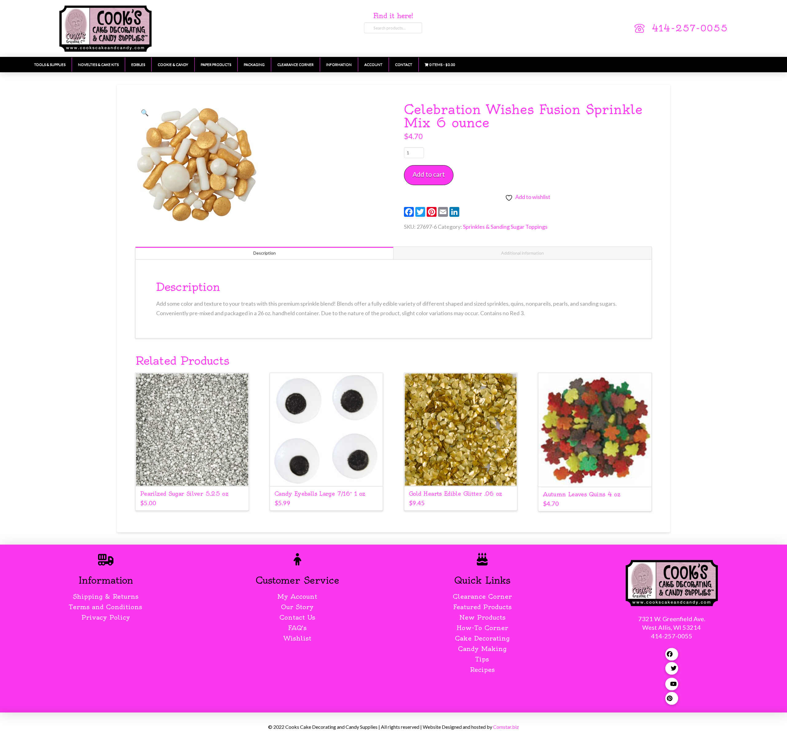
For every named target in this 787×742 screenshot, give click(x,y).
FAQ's (297, 628)
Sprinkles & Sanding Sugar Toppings (505, 226)
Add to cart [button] (192, 475)
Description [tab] (264, 253)
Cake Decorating (482, 638)
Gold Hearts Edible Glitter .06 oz (455, 493)
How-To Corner (482, 628)
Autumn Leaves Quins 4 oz (581, 494)
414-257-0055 (690, 28)
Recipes (482, 669)
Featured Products (482, 607)
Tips (482, 659)
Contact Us (297, 617)
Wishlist (297, 638)
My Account (297, 596)
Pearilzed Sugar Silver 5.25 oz (184, 493)
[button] (144, 112)
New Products (482, 617)
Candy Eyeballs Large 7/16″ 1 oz (320, 493)
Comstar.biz (506, 727)
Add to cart (429, 174)
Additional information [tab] (522, 253)
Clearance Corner (482, 596)
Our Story (297, 607)
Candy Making (482, 649)
